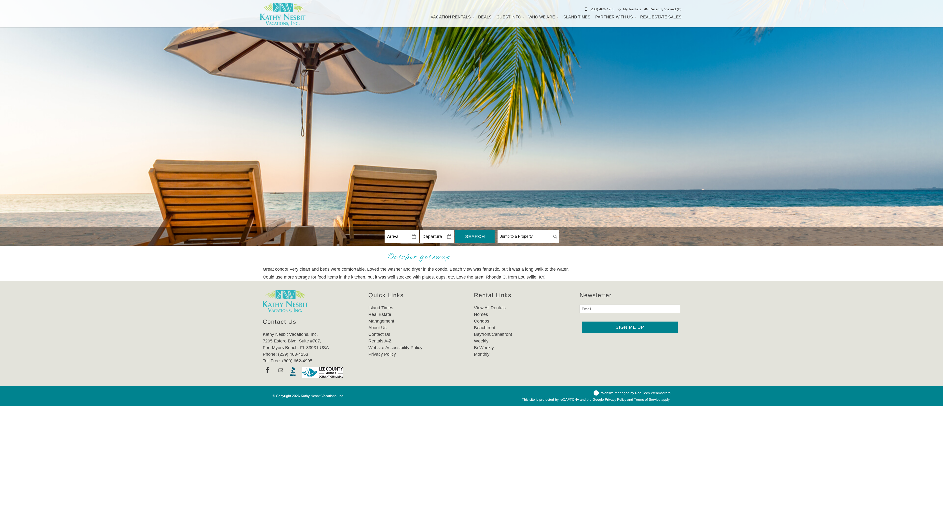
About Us (377, 327)
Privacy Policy (382, 354)
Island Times (576, 17)
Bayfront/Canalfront (493, 334)
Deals (485, 17)
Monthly (481, 354)
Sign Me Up (630, 327)
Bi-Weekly (484, 347)
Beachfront (484, 327)
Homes (481, 314)
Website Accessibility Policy (395, 347)
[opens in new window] (267, 372)
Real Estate (379, 314)
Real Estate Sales (660, 17)
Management (381, 321)
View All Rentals (490, 307)
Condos (481, 321)
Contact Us (379, 334)
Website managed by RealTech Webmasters (635, 393)
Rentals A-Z (379, 341)
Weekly (481, 341)
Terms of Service (647, 399)
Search (475, 236)
